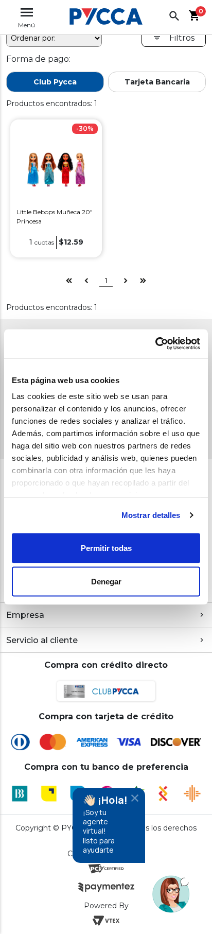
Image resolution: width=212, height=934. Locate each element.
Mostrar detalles (151, 515)
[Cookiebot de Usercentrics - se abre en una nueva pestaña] (155, 344)
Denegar (106, 581)
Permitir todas (106, 547)
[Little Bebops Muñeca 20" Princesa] (55, 169)
